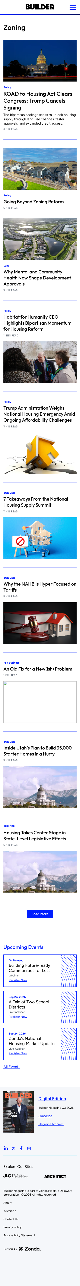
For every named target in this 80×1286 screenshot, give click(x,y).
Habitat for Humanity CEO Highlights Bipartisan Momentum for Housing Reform (37, 323)
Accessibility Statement (19, 1235)
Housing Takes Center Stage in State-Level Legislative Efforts (34, 836)
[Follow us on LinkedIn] (6, 1148)
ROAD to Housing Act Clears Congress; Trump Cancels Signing (37, 100)
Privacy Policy (12, 1227)
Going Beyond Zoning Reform (33, 202)
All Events (11, 1066)
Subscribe (45, 1116)
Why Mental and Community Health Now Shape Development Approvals (37, 278)
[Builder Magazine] (40, 6)
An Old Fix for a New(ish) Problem (37, 669)
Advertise (9, 1211)
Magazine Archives (51, 1124)
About (7, 1203)
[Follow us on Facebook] (21, 1148)
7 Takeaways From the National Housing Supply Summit (35, 502)
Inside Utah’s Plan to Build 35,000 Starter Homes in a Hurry (37, 751)
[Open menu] (72, 7)
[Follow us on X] (13, 1148)
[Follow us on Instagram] (29, 1148)
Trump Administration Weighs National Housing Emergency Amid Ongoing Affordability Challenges (39, 414)
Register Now (18, 980)
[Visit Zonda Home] (22, 1249)
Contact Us (11, 1219)
